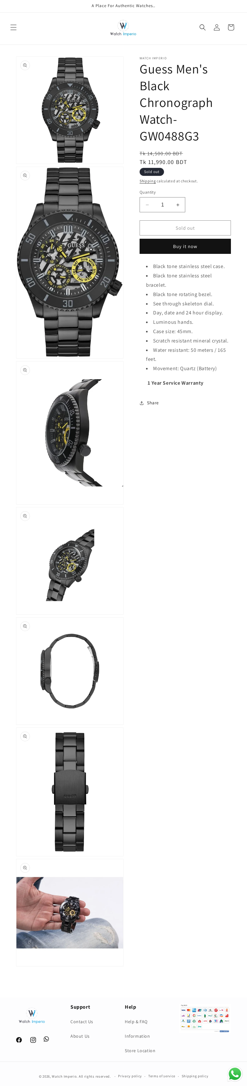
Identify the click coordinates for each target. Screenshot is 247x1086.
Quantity (148, 192)
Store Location (140, 1050)
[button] (13, 27)
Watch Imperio (64, 1076)
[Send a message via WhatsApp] (235, 1074)
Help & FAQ (136, 1021)
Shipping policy (195, 1076)
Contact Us (81, 1021)
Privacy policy (130, 1076)
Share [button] (153, 403)
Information (137, 1036)
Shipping (148, 180)
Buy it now (185, 246)
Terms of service (161, 1076)
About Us (80, 1036)
